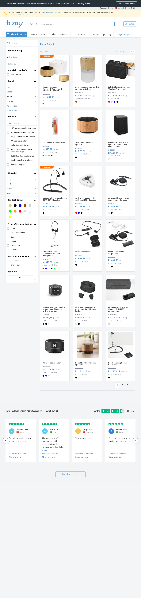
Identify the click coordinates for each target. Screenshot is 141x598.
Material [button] (12, 173)
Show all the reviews (69, 474)
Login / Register (124, 34)
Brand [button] (11, 81)
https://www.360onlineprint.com (21, 15)
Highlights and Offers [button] (18, 70)
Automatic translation (17, 453)
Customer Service (106, 8)
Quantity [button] (12, 271)
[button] (22, 87)
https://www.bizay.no (52, 12)
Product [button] (12, 116)
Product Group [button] (15, 50)
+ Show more (12, 110)
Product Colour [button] (15, 200)
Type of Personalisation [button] (20, 224)
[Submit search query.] (8, 43)
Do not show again (126, 4)
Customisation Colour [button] (19, 256)
